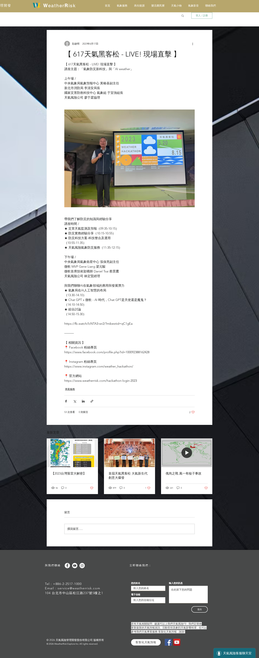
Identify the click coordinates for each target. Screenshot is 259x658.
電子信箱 (135, 594)
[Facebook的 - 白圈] (67, 565)
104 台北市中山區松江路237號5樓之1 (74, 593)
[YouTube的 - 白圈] (74, 565)
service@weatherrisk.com (79, 588)
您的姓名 (135, 583)
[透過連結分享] (92, 401)
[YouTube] (176, 642)
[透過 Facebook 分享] (66, 401)
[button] (182, 15)
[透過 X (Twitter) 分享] (74, 401)
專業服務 (70, 389)
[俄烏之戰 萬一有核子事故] (186, 453)
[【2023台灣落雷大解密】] (72, 453)
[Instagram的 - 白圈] (82, 565)
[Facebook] (168, 642)
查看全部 (207, 432)
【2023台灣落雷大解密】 (68, 473)
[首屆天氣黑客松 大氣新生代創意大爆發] (129, 453)
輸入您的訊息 (176, 583)
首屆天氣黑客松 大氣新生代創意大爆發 (128, 476)
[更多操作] (192, 44)
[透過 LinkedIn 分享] (83, 401)
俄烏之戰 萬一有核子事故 (183, 473)
